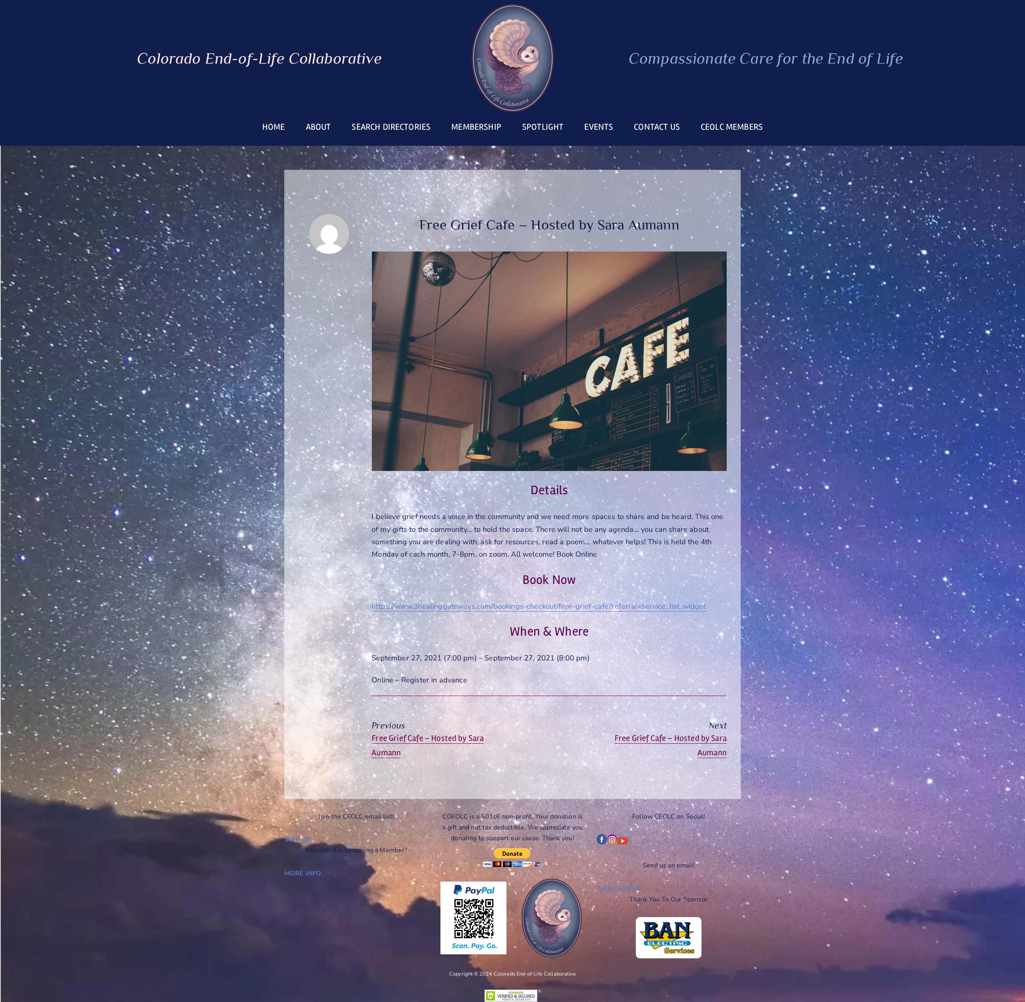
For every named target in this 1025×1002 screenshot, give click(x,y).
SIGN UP (297, 839)
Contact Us (657, 127)
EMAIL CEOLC (618, 888)
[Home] (513, 58)
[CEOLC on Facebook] (602, 842)
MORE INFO (302, 873)
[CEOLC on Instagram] (612, 842)
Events (598, 127)
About (318, 127)
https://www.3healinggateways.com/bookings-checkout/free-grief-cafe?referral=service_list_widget (538, 606)
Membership (476, 127)
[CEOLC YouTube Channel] (622, 842)
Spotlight (542, 127)
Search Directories (391, 127)
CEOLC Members (732, 127)
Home (273, 127)
